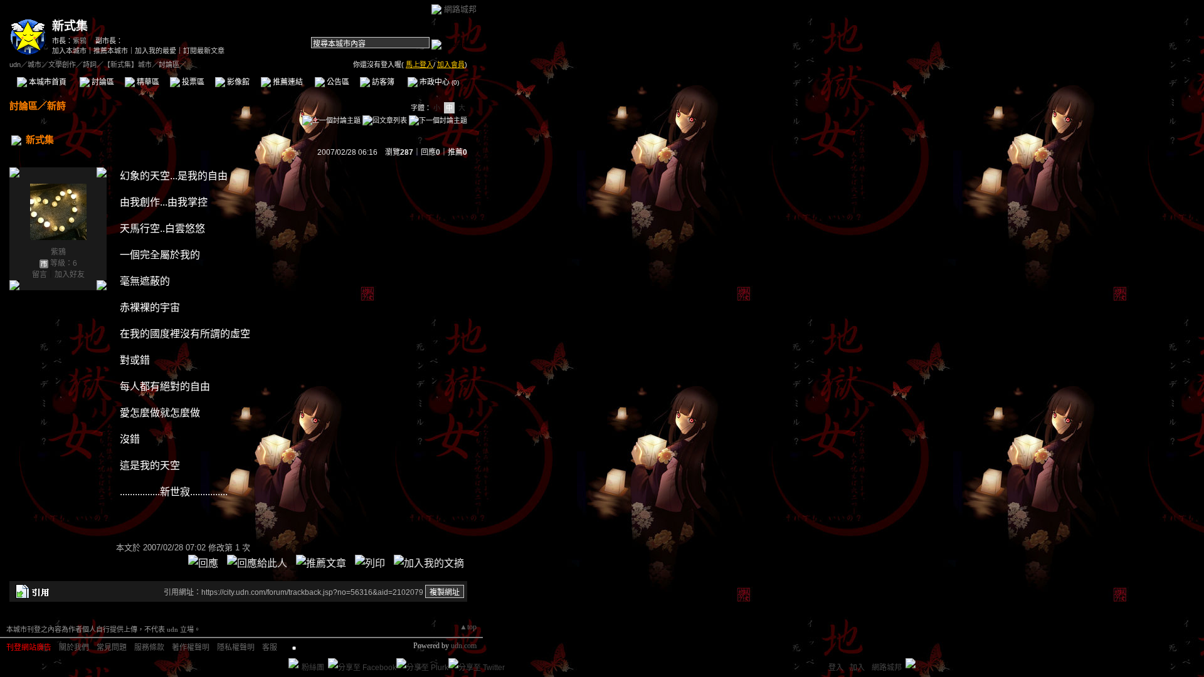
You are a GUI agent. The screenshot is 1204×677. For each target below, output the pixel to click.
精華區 (147, 82)
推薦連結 (287, 82)
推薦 (457, 152)
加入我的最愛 (155, 51)
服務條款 (149, 647)
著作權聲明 (190, 647)
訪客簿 (382, 82)
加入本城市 (69, 51)
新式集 (70, 26)
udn (15, 64)
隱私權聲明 (236, 647)
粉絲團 (313, 667)
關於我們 (74, 647)
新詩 (56, 105)
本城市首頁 (46, 82)
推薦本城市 (110, 51)
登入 (835, 667)
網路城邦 (460, 9)
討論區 (102, 82)
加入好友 (70, 274)
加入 (857, 667)
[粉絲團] (293, 663)
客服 (269, 647)
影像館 (237, 82)
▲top (468, 626)
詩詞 (90, 64)
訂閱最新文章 (203, 51)
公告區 (337, 82)
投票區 (192, 82)
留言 (39, 274)
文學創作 (62, 64)
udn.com (464, 645)
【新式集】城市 (127, 64)
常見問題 (112, 647)
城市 (34, 64)
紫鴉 (80, 41)
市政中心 (438, 82)
